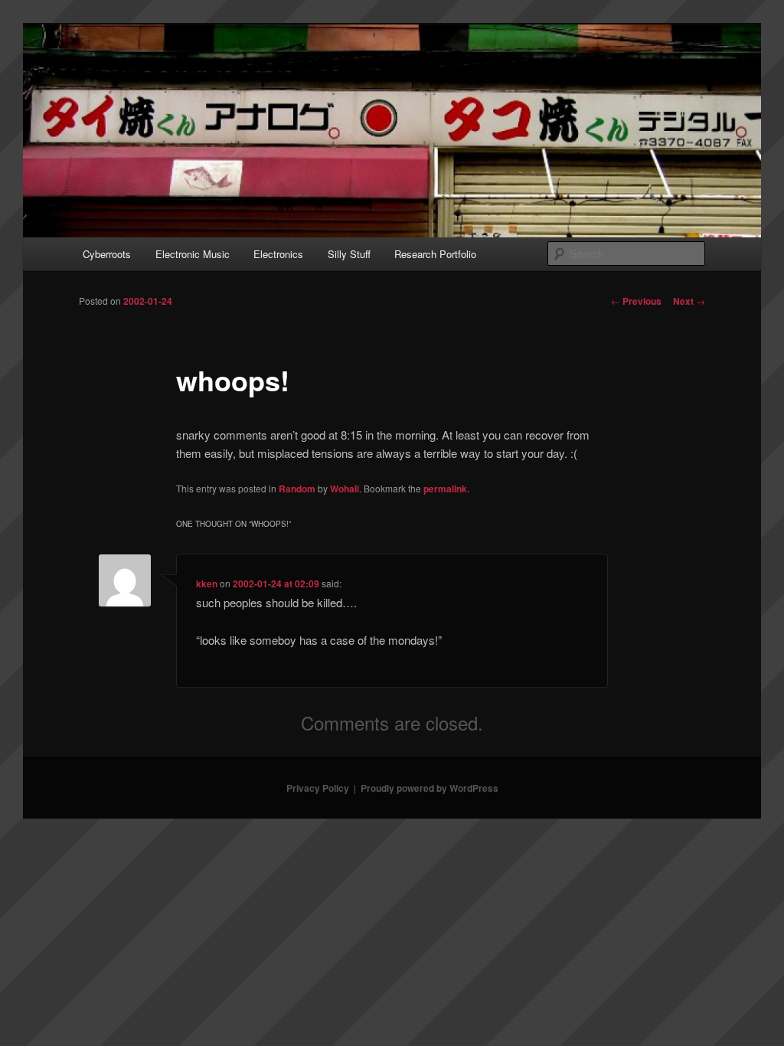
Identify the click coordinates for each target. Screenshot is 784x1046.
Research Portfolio (435, 254)
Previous (636, 301)
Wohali (344, 488)
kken (206, 583)
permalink (445, 488)
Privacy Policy (317, 788)
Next (689, 301)
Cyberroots (107, 254)
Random (297, 488)
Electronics (278, 254)
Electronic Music (192, 254)
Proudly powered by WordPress (429, 788)
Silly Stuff (349, 254)
